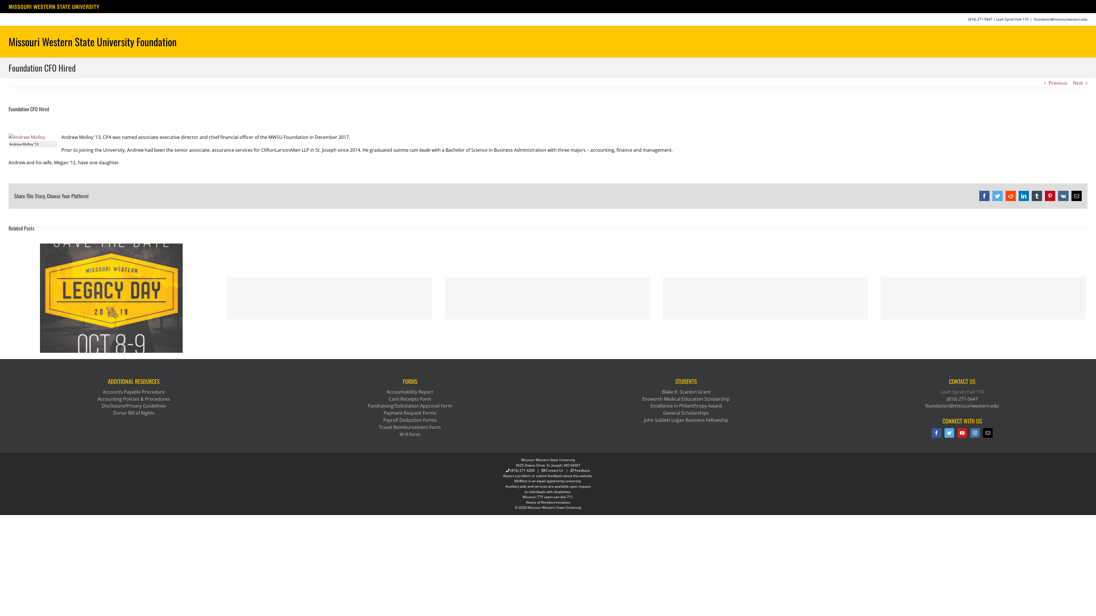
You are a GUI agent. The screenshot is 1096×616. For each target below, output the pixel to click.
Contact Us (554, 470)
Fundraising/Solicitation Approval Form (410, 406)
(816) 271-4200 (522, 470)
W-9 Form (410, 434)
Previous (1058, 83)
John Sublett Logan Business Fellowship (686, 420)
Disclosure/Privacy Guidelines (134, 406)
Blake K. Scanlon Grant (686, 392)
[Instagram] (975, 433)
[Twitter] (949, 433)
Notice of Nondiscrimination (548, 502)
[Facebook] (936, 433)
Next (1078, 83)
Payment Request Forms (410, 413)
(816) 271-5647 (980, 19)
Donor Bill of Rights (133, 413)
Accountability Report (410, 392)
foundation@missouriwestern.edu (1060, 19)
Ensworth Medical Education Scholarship (686, 399)
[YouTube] (962, 433)
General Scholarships (686, 413)
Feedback (582, 470)
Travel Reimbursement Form (410, 427)
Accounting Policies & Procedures (134, 399)
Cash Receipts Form (410, 399)
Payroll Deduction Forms (410, 420)
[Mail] (988, 433)
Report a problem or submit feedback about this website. (548, 475)
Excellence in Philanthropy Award (686, 406)
